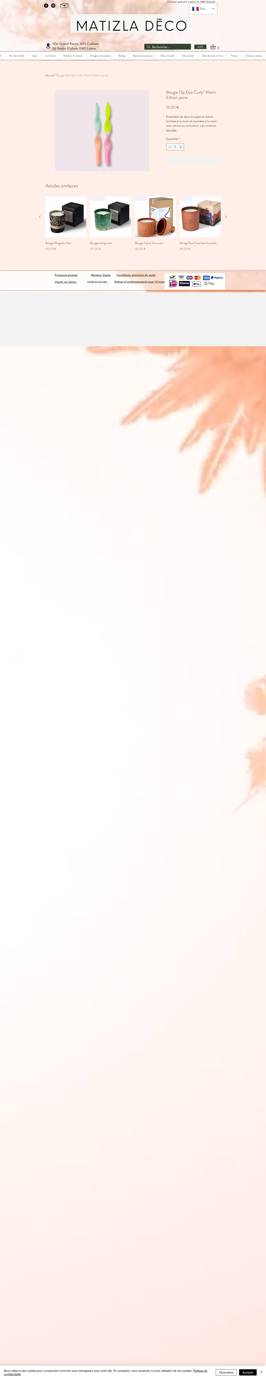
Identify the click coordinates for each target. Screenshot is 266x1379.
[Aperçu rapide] (65, 216)
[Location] (48, 46)
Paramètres (226, 1372)
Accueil (49, 75)
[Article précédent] (40, 216)
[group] (133, 226)
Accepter (247, 1372)
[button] (216, 47)
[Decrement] (169, 147)
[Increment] (181, 147)
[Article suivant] (226, 216)
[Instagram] (53, 6)
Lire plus (171, 130)
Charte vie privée (66, 282)
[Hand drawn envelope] (64, 5)
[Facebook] (46, 6)
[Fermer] (261, 1372)
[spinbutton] (175, 147)
